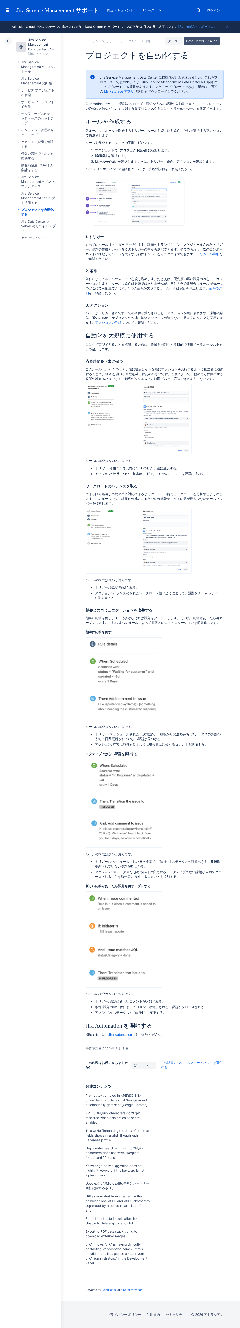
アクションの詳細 (108, 322)
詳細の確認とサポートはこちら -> (203, 27)
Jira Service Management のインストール (38, 66)
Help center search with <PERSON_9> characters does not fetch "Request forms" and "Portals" (114, 1153)
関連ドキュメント (120, 10)
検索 (198, 10)
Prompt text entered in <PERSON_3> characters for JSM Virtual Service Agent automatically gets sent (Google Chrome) (116, 1100)
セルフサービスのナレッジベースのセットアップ (37, 118)
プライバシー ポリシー (124, 1315)
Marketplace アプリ (119, 91)
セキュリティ (175, 1315)
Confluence (109, 1289)
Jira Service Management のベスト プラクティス (38, 181)
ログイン (213, 10)
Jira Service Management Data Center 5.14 (41, 44)
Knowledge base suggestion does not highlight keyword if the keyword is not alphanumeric (115, 1170)
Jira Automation (120, 1034)
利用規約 (153, 1315)
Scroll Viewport (133, 1289)
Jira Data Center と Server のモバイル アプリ (38, 226)
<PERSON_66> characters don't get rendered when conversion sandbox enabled (113, 1117)
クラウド (174, 41)
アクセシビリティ (34, 238)
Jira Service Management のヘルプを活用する (38, 198)
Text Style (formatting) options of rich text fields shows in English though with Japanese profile (117, 1135)
